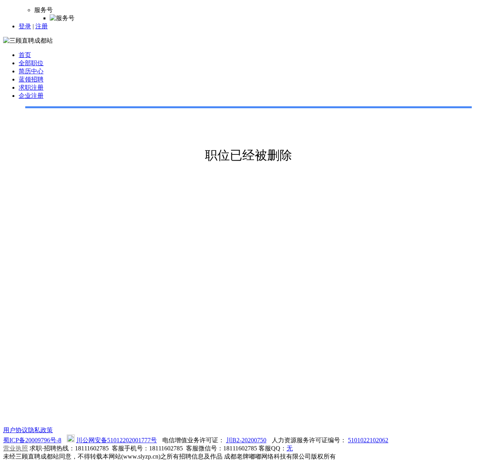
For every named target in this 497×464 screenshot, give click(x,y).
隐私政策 (40, 430)
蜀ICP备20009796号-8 (32, 440)
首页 (25, 55)
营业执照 (15, 448)
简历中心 (31, 71)
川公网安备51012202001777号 (116, 440)
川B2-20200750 (246, 440)
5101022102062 (368, 440)
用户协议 (15, 430)
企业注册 (31, 95)
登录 (25, 26)
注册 (41, 26)
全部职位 (31, 63)
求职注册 (31, 87)
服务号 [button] (43, 10)
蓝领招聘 (31, 79)
